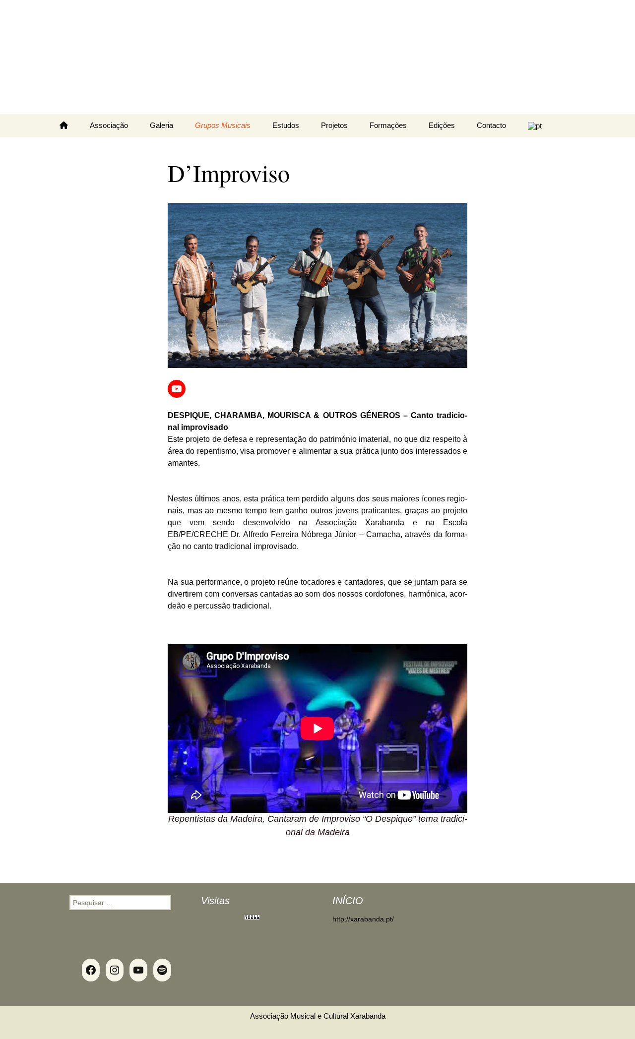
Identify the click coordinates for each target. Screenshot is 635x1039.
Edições (442, 125)
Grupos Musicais (223, 125)
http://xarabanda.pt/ (363, 919)
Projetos (334, 125)
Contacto (491, 125)
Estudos (285, 125)
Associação (109, 125)
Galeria (161, 125)
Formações (388, 125)
